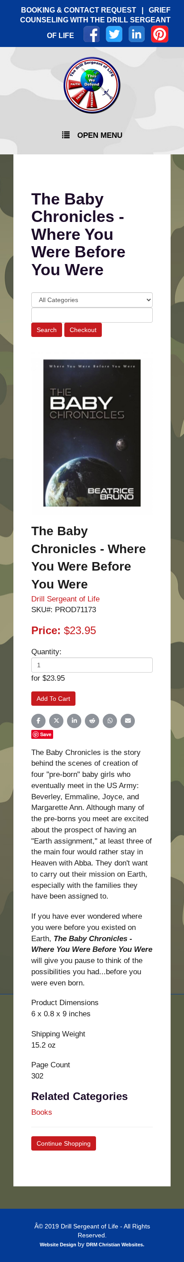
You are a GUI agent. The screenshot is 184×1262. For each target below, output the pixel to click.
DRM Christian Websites (114, 1244)
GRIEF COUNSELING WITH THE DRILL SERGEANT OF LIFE (95, 22)
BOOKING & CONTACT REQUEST (78, 10)
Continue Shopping (64, 1143)
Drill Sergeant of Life (65, 598)
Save (45, 734)
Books (41, 1112)
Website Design (59, 1244)
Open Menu (99, 135)
